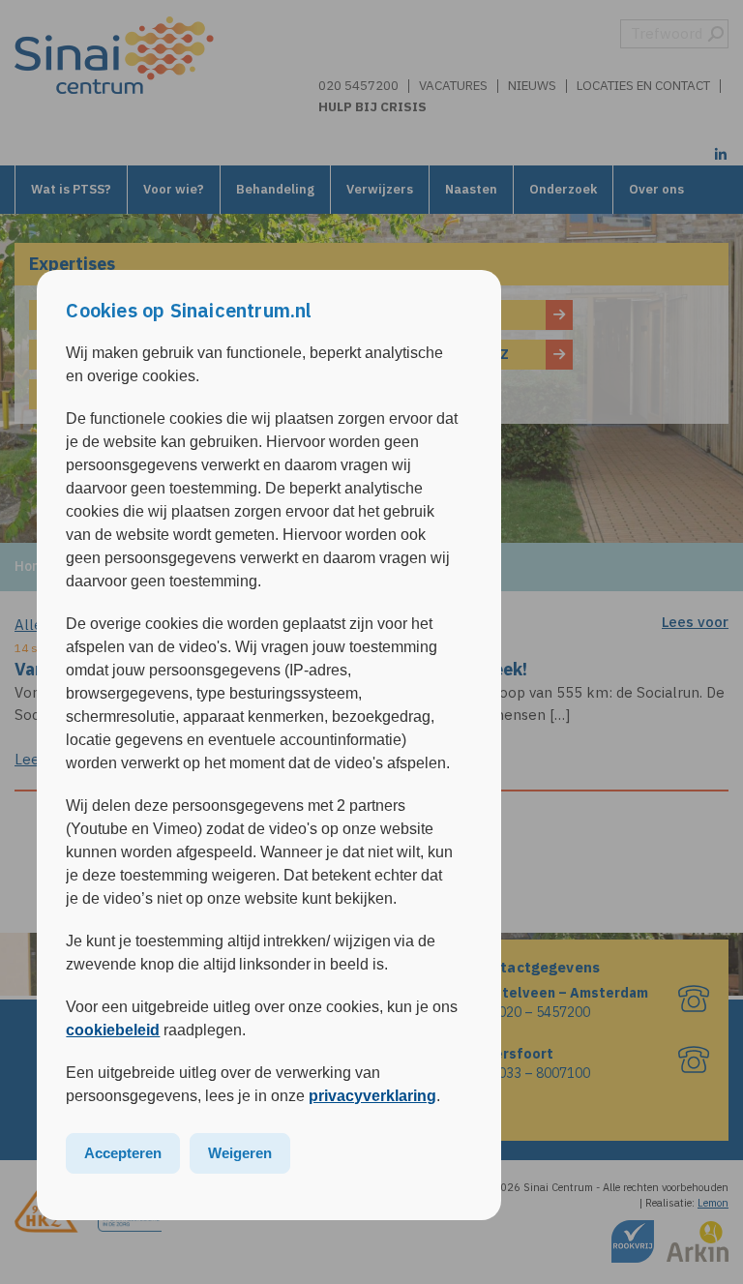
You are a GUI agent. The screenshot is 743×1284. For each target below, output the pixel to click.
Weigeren (240, 1153)
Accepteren (123, 1153)
